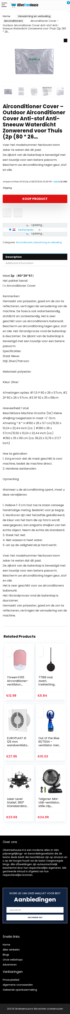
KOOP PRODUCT (35, 199)
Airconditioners (13, 21)
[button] (65, 40)
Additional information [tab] (20, 263)
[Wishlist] (58, 5)
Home (6, 16)
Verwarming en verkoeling (34, 16)
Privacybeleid (11, 980)
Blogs (6, 954)
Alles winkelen (11, 949)
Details (56, 181)
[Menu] (4, 5)
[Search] (51, 5)
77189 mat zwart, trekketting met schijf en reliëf (47, 684)
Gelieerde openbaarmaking (20, 990)
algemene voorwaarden (18, 985)
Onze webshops (13, 959)
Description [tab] (14, 257)
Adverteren (10, 964)
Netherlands (25, 229)
